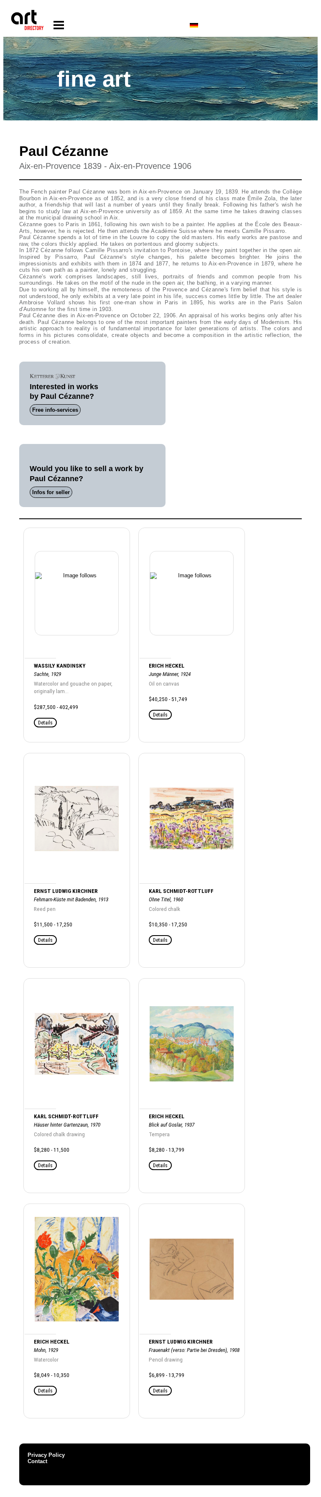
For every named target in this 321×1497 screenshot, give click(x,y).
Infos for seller (51, 492)
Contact (37, 1461)
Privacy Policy (46, 1455)
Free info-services (55, 410)
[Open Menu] (59, 25)
